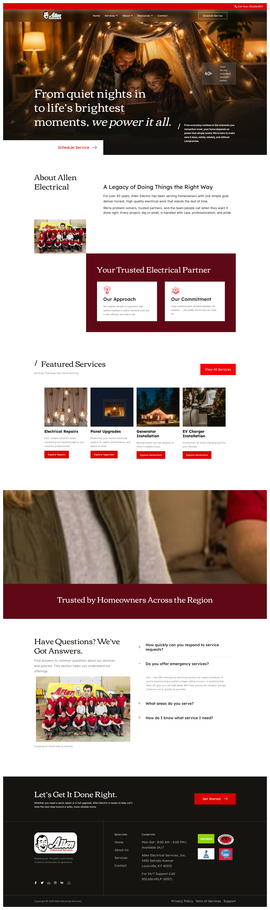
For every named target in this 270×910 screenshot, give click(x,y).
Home (96, 15)
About (126, 15)
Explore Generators (151, 455)
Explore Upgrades (104, 454)
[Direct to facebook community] (35, 882)
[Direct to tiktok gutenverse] (42, 882)
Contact (162, 15)
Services (110, 15)
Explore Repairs (56, 454)
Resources (144, 15)
